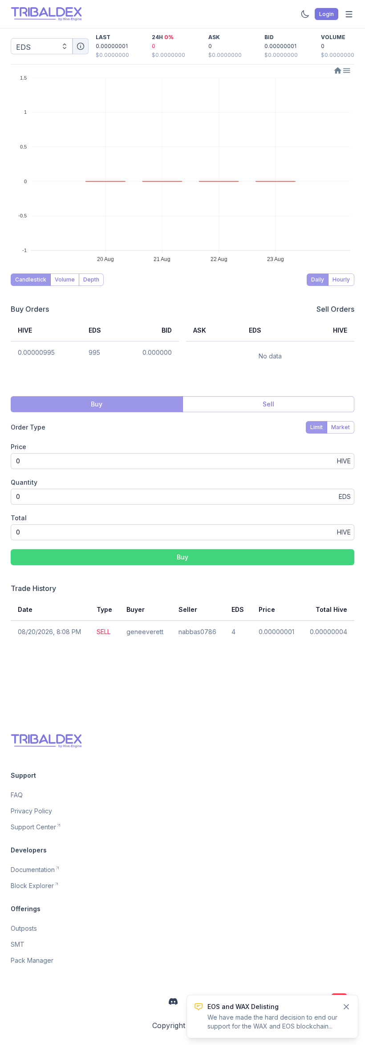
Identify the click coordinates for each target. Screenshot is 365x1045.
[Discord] (173, 1001)
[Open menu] (349, 14)
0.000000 (157, 352)
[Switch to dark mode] (305, 14)
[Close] (346, 1006)
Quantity (24, 482)
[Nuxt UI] (46, 14)
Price (18, 446)
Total (19, 518)
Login (326, 14)
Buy (182, 557)
